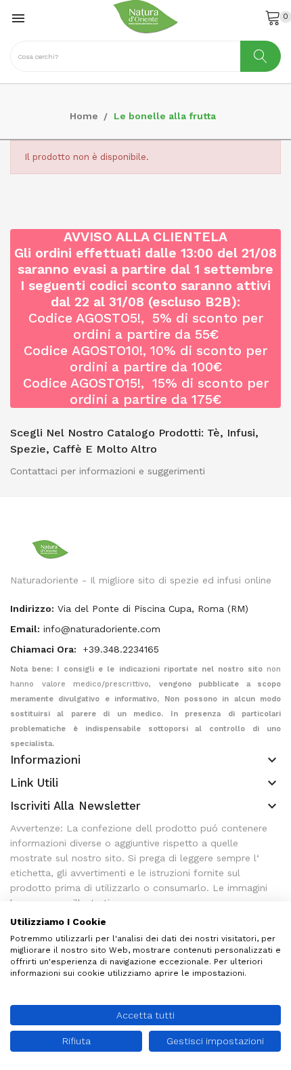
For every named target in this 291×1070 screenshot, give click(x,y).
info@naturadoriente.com (101, 628)
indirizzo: (32, 608)
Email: (25, 628)
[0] (273, 17)
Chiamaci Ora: (44, 649)
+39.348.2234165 (121, 649)
